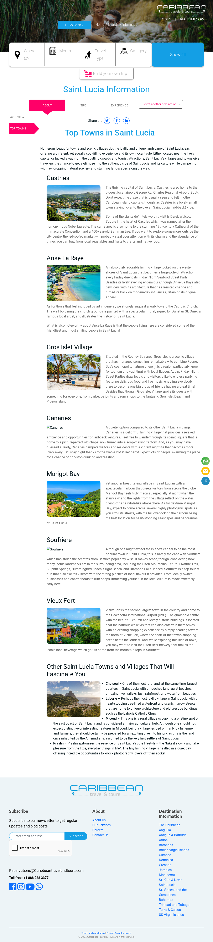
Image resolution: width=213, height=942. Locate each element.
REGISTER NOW (192, 19)
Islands (113, 25)
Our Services (101, 825)
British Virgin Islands (174, 850)
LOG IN (165, 19)
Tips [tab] (83, 105)
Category (138, 50)
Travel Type (100, 54)
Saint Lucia (167, 885)
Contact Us (100, 835)
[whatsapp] (205, 461)
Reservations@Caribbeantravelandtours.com (46, 870)
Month (65, 50)
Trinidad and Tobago (174, 905)
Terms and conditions (93, 933)
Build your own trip (110, 73)
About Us (99, 820)
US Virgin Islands (171, 915)
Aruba (163, 840)
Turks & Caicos (170, 910)
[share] (205, 481)
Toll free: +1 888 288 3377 (28, 878)
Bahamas (166, 900)
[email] (205, 471)
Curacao (165, 855)
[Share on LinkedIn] (126, 120)
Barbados (166, 845)
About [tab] (47, 105)
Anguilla (165, 830)
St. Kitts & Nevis (170, 880)
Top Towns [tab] (18, 128)
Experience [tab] (119, 105)
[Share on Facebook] (117, 120)
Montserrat (167, 875)
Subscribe (76, 836)
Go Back (75, 25)
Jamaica (165, 870)
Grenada (165, 865)
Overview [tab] (17, 116)
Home (99, 25)
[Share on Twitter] (107, 120)
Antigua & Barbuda (173, 835)
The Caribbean (169, 825)
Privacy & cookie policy (118, 933)
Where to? (29, 54)
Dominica (166, 860)
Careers (97, 830)
